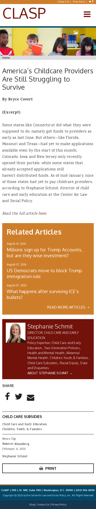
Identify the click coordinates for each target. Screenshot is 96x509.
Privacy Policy (58, 504)
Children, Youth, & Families (69, 358)
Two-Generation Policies (62, 348)
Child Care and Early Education (24, 424)
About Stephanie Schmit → (50, 373)
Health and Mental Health (46, 353)
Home (6, 57)
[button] (7, 400)
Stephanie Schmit (50, 326)
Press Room (79, 2)
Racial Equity (69, 363)
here (42, 214)
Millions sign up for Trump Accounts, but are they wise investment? (44, 252)
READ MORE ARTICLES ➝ (68, 307)
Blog (32, 504)
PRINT (51, 468)
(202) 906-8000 (85, 490)
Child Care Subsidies (42, 363)
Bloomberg (22, 444)
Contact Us (63, 2)
